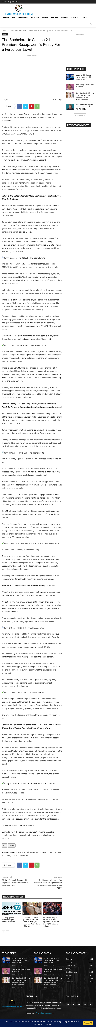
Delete (11, 845)
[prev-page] (3, 932)
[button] (91, 24)
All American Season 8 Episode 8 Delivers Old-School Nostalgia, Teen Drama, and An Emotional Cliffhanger (31, 922)
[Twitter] (25, 106)
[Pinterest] (31, 106)
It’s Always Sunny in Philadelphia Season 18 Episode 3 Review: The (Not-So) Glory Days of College (51, 922)
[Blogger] (68, 1004)
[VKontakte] (90, 1004)
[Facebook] (19, 106)
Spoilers (11, 31)
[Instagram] (85, 1004)
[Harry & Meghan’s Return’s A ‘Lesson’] (70, 87)
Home (4, 31)
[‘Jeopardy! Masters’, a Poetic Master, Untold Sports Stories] (70, 77)
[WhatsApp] (37, 106)
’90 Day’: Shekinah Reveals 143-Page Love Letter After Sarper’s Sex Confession (15, 882)
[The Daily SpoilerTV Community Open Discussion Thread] (11, 908)
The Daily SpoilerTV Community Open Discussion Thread (8, 920)
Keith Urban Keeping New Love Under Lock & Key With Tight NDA (84, 107)
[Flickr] (79, 1004)
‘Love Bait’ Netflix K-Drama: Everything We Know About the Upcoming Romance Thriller (21, 981)
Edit (4, 845)
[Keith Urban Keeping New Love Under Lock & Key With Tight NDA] (70, 107)
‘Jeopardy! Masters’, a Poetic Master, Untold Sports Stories (83, 77)
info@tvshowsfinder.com (44, 1013)
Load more (79, 115)
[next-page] (7, 932)
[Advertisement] (32, 74)
